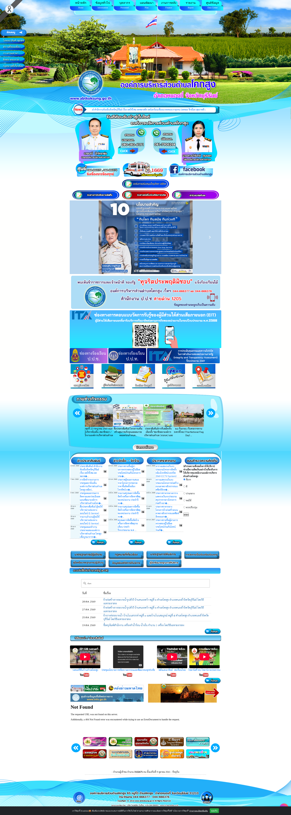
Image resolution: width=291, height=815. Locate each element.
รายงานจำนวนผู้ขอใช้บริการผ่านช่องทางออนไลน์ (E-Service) (89, 520)
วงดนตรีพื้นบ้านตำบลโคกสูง (85, 669)
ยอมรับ (214, 810)
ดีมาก (188, 479)
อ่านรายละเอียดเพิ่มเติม (198, 811)
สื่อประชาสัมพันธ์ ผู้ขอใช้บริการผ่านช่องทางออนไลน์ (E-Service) (91, 510)
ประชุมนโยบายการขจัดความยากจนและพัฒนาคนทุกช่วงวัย (128, 669)
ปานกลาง (190, 493)
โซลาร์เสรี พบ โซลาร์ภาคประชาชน (204, 669)
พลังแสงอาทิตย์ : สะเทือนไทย (172, 669)
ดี (186, 486)
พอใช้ (188, 500)
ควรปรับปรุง (191, 507)
